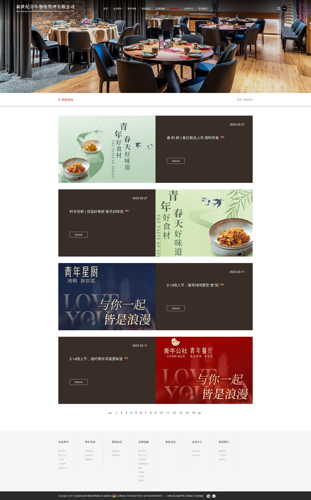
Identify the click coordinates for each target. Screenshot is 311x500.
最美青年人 (63, 467)
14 (187, 412)
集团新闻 (116, 450)
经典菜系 (89, 455)
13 (180, 412)
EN (284, 8)
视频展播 (116, 455)
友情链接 (199, 495)
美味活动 (67, 99)
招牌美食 (89, 450)
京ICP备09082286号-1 (153, 495)
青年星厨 (142, 459)
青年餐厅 (142, 450)
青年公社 (142, 455)
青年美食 (90, 442)
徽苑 (140, 467)
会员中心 (197, 442)
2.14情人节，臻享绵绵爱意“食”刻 (193, 284)
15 (193, 412)
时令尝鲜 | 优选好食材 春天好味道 (96, 211)
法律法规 (171, 495)
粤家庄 (141, 480)
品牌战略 (143, 442)
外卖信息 (196, 455)
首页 (239, 99)
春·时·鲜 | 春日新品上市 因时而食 (193, 137)
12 (174, 412)
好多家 (141, 476)
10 (161, 412)
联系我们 (224, 442)
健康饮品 (89, 459)
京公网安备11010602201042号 (129, 495)
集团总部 (222, 450)
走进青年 (63, 442)
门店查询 (222, 455)
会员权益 (196, 450)
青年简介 (62, 450)
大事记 (61, 459)
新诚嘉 (141, 472)
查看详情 (176, 161)
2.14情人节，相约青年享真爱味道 (96, 358)
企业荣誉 (62, 463)
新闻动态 (117, 442)
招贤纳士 (222, 459)
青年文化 (62, 455)
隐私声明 (180, 495)
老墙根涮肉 (143, 463)
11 (167, 412)
